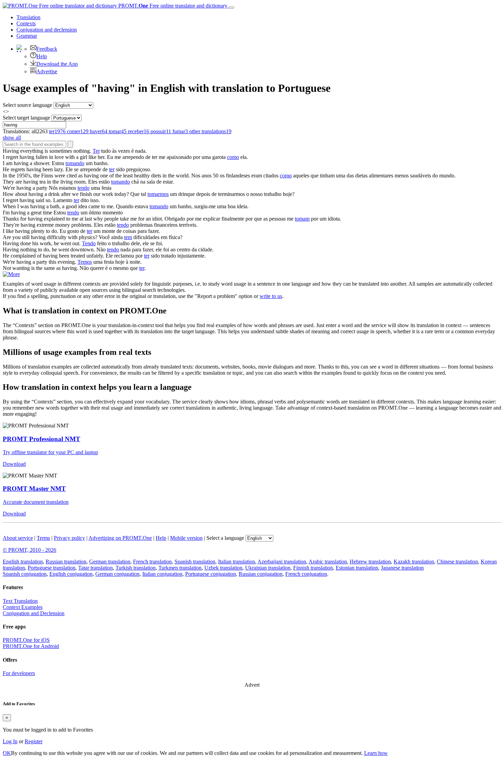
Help (41, 56)
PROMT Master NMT (34, 488)
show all (12, 137)
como (233, 157)
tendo (83, 188)
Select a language (225, 538)
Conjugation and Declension (33, 613)
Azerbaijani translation (281, 561)
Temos (84, 262)
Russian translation (66, 561)
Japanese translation (402, 568)
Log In (10, 741)
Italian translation (236, 561)
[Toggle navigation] (231, 8)
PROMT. (172, 6)
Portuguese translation (51, 568)
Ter (96, 151)
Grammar (26, 36)
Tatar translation (95, 568)
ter (112, 169)
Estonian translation (357, 568)
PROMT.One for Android (31, 646)
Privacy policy (69, 538)
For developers (19, 673)
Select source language (27, 105)
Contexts (26, 23)
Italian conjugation (162, 574)
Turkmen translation (180, 568)
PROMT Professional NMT (41, 439)
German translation (109, 561)
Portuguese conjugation (210, 574)
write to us (271, 296)
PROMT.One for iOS (26, 640)
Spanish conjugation (25, 574)
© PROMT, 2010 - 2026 (29, 550)
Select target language (26, 118)
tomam (302, 219)
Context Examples (23, 607)
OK (7, 753)
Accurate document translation (36, 502)
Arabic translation (328, 561)
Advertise (46, 71)
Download (14, 464)
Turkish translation (136, 568)
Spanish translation (195, 561)
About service (18, 538)
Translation (28, 17)
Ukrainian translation (267, 568)
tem (128, 237)
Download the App (57, 64)
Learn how (376, 753)
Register (34, 741)
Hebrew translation (370, 561)
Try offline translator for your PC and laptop (50, 452)
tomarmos (158, 194)
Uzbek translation (223, 568)
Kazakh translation (414, 561)
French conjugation (306, 574)
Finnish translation (313, 568)
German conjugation (117, 574)
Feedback (46, 49)
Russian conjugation (261, 574)
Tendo (89, 243)
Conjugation (46, 30)
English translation (23, 561)
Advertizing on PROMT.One (120, 538)
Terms (43, 538)
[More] (11, 274)
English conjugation (71, 574)
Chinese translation (457, 561)
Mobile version (186, 538)
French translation (152, 561)
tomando (74, 163)
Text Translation (20, 601)
